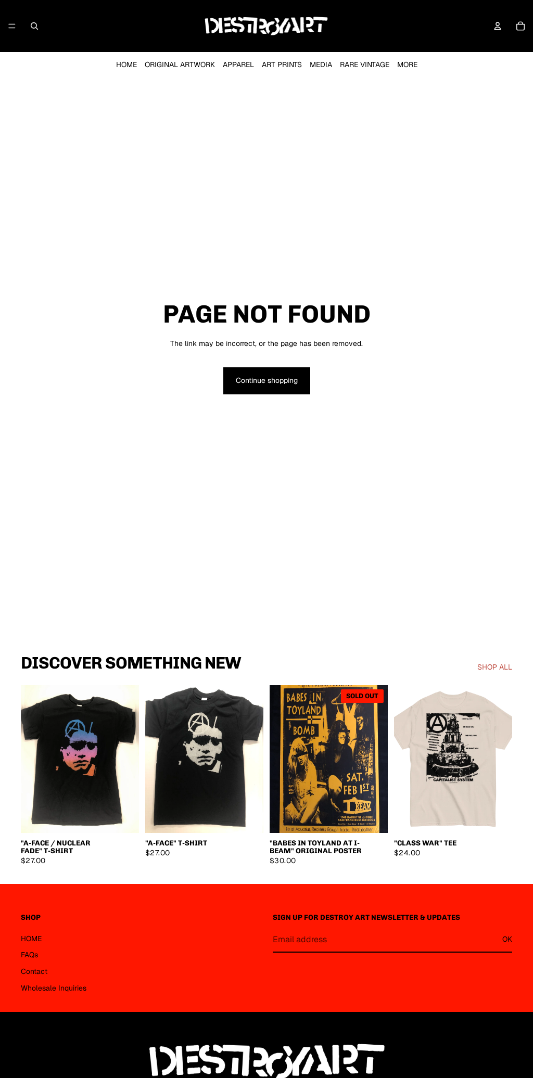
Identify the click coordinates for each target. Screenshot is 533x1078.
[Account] (497, 26)
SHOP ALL (494, 667)
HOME (126, 64)
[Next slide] (127, 759)
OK (507, 939)
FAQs (29, 954)
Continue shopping (267, 380)
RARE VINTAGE (364, 64)
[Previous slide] (32, 759)
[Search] (34, 26)
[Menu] (12, 26)
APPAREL (238, 64)
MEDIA (321, 64)
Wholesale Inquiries (53, 987)
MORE (407, 64)
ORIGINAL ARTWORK (180, 64)
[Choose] (122, 816)
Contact (34, 971)
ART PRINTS (282, 64)
